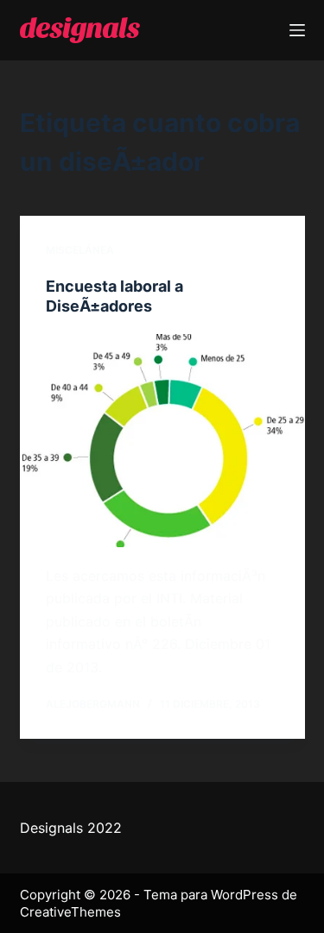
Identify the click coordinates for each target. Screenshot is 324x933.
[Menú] (297, 30)
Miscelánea (80, 249)
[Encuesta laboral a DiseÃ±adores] (162, 441)
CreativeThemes (70, 912)
